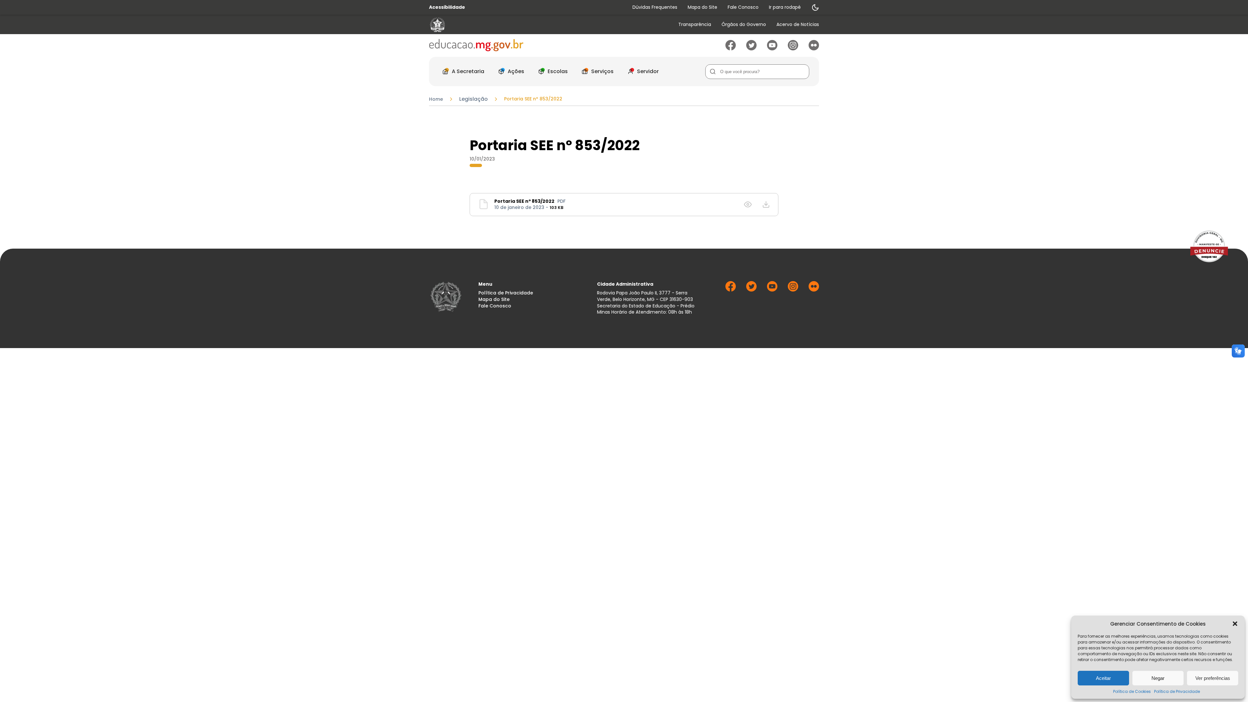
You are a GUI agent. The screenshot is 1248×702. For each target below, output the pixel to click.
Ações (516, 71)
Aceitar (1103, 678)
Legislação (473, 99)
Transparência (694, 24)
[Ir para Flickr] (814, 48)
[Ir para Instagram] (793, 48)
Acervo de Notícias (797, 24)
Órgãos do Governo (744, 24)
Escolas (558, 71)
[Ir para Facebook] (730, 48)
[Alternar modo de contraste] (815, 7)
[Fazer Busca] (712, 71)
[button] (1235, 623)
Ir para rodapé (785, 7)
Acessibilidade (447, 7)
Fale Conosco (743, 7)
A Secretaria (468, 71)
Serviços (602, 71)
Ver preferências (1212, 678)
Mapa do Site (702, 7)
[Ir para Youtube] (772, 48)
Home (436, 99)
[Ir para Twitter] (751, 48)
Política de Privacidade (1177, 691)
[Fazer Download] (766, 204)
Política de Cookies (1132, 691)
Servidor (648, 71)
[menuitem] (694, 24)
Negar (1157, 678)
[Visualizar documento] (748, 204)
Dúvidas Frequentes (654, 7)
